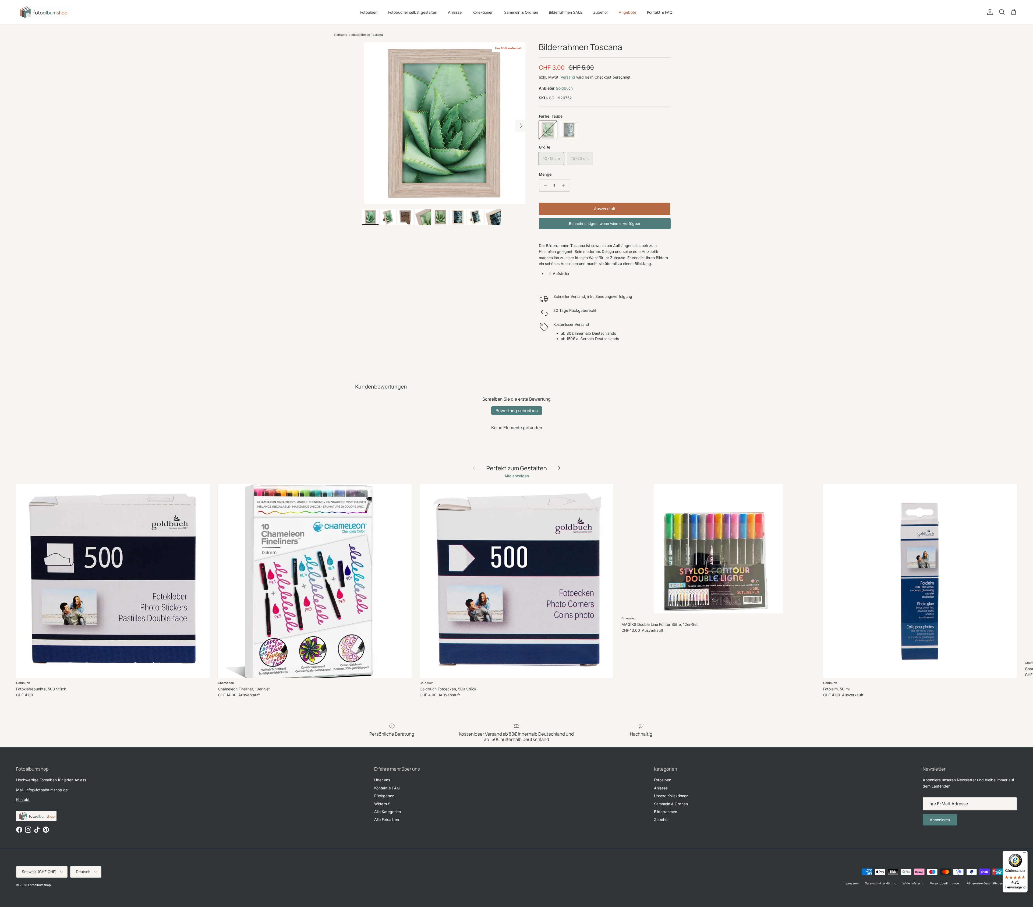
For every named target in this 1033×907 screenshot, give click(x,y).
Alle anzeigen (516, 476)
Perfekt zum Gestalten (516, 468)
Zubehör (600, 12)
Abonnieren (940, 819)
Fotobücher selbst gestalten (412, 12)
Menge (545, 174)
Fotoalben (368, 12)
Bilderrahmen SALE (565, 12)
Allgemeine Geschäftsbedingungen (992, 883)
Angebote (627, 12)
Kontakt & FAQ (660, 12)
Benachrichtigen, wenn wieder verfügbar (605, 223)
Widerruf (382, 804)
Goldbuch (564, 88)
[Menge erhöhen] (565, 185)
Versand (568, 77)
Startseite (340, 35)
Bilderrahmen (665, 811)
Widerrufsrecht (913, 883)
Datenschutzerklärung (880, 883)
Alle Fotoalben (386, 819)
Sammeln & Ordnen (521, 12)
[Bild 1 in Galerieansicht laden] (444, 123)
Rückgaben (384, 795)
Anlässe (455, 12)
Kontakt (23, 799)
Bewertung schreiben (517, 410)
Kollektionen (482, 12)
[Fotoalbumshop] (43, 12)
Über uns (382, 780)
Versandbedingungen (945, 883)
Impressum (851, 883)
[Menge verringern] (544, 185)
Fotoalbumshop (39, 885)
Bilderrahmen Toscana (367, 35)
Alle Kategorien (387, 811)
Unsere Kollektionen (671, 795)
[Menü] (1024, 854)
